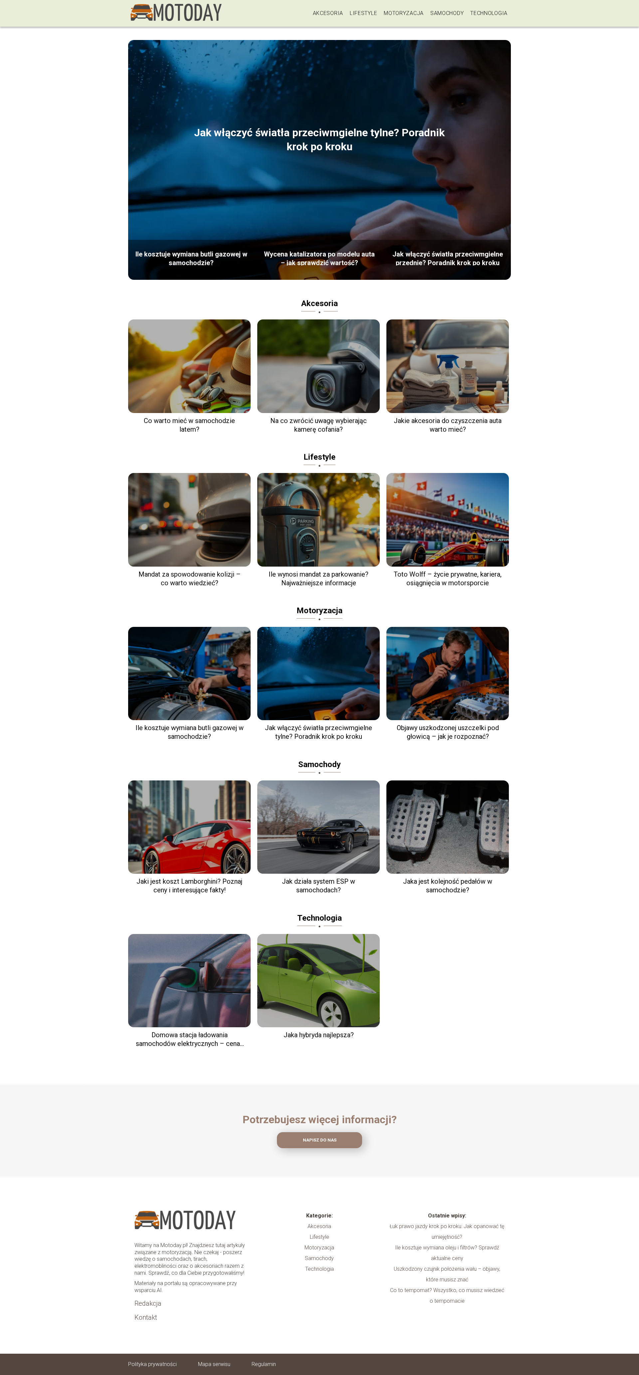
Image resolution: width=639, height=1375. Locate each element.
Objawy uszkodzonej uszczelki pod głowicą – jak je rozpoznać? (448, 732)
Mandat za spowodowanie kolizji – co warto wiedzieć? (189, 578)
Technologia (489, 13)
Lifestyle (363, 13)
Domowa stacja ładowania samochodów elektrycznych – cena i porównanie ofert (189, 1039)
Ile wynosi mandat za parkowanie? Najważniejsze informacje (318, 578)
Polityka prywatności (152, 1364)
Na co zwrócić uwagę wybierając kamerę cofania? (318, 425)
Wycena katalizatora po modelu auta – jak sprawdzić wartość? (319, 257)
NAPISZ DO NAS (319, 1140)
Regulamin (264, 1364)
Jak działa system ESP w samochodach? (318, 885)
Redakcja (147, 1303)
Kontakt (145, 1317)
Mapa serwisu (214, 1364)
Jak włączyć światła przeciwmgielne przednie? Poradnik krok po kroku (447, 257)
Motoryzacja (404, 13)
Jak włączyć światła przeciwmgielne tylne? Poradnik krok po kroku (319, 139)
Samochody (447, 13)
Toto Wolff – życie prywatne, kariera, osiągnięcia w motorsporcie (448, 578)
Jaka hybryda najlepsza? (319, 1035)
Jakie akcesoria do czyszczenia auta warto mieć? (448, 425)
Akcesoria (328, 13)
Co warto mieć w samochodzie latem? (189, 425)
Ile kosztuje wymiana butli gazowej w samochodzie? (191, 257)
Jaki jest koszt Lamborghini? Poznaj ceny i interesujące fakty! (189, 885)
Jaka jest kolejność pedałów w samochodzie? (447, 885)
